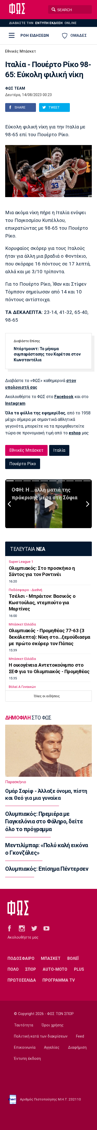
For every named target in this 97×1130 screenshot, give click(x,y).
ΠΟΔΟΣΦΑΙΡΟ (21, 958)
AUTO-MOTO (55, 969)
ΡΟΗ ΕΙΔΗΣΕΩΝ (34, 35)
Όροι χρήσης (53, 1025)
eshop (75, 432)
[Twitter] (34, 928)
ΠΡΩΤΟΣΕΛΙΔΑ (22, 980)
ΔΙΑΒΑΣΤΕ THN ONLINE (43, 23)
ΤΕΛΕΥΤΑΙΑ (27, 549)
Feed (80, 1036)
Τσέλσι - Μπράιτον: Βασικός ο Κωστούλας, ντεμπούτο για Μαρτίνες (42, 602)
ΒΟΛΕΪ (73, 958)
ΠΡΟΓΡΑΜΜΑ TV (58, 980)
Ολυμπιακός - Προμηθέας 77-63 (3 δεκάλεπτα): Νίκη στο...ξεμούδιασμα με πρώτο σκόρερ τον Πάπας (49, 637)
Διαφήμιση (77, 1047)
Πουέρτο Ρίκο (22, 463)
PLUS (79, 969)
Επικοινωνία (24, 1047)
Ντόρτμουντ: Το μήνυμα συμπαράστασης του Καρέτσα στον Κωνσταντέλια (47, 354)
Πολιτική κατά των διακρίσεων (41, 1036)
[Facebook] (9, 928)
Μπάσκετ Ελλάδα (22, 624)
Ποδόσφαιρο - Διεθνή (25, 590)
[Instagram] (22, 928)
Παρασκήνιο (15, 782)
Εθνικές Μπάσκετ (20, 51)
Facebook (63, 396)
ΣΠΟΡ (30, 969)
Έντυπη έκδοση (27, 1058)
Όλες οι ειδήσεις (47, 696)
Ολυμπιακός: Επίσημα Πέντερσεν (46, 869)
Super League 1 (21, 562)
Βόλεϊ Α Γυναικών (22, 687)
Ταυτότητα (23, 1025)
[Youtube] (46, 928)
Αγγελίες (51, 1047)
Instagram (15, 403)
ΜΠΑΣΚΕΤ (51, 958)
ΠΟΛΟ (13, 969)
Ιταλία (59, 450)
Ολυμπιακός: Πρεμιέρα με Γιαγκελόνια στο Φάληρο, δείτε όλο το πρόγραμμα (44, 821)
